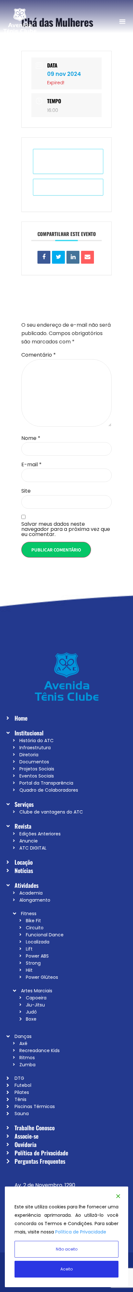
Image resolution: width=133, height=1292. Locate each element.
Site (26, 491)
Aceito (66, 1269)
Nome (30, 438)
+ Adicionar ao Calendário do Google (68, 161)
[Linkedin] (72, 257)
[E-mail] (87, 257)
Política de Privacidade (80, 1232)
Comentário (38, 355)
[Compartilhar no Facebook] (43, 257)
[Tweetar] (58, 257)
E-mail (31, 464)
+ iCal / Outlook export (68, 187)
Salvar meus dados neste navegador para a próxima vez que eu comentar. (65, 529)
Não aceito (66, 1249)
